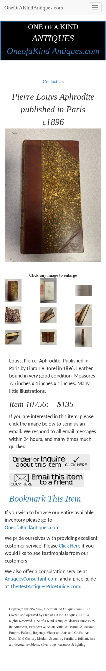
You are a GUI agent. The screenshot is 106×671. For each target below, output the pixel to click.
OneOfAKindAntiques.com (33, 7)
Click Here (69, 546)
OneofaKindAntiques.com (32, 528)
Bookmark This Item (45, 498)
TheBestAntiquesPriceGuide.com (45, 587)
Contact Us (53, 81)
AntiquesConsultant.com (31, 579)
